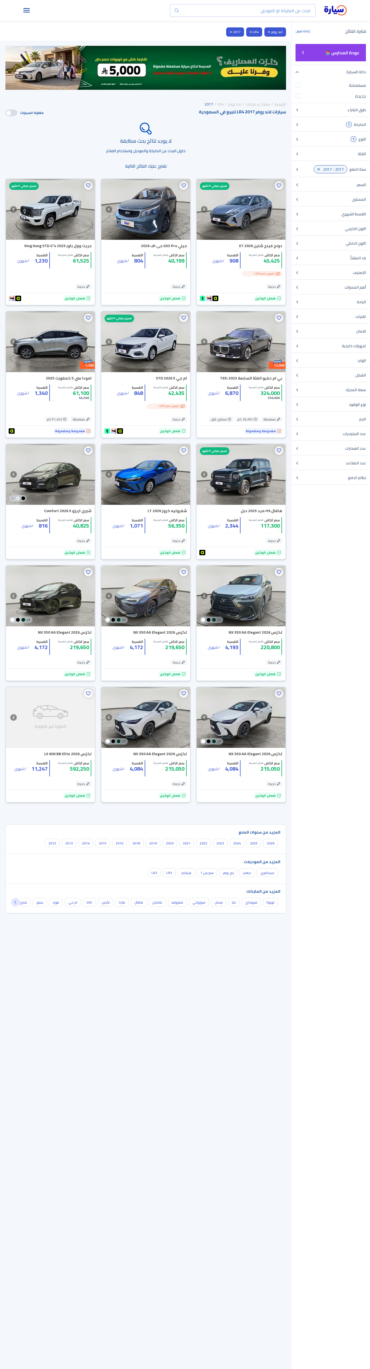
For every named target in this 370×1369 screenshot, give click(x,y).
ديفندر (247, 873)
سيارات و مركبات (257, 104)
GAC (89, 902)
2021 (186, 843)
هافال (138, 902)
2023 (220, 843)
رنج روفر (228, 873)
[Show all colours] (18, 498)
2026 (270, 843)
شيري (23, 902)
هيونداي (251, 902)
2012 (52, 843)
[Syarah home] (335, 10)
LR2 (154, 873)
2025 (254, 843)
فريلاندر (186, 873)
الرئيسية (280, 104)
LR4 (256, 32)
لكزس (106, 902)
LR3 (169, 873)
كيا (234, 902)
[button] (279, 185)
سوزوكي (198, 902)
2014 (86, 843)
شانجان (157, 902)
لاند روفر (277, 32)
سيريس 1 (207, 873)
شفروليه (177, 902)
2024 (237, 843)
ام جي (72, 902)
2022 (203, 843)
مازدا (122, 902)
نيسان (219, 902)
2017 (237, 32)
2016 (119, 843)
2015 (102, 843)
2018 (136, 843)
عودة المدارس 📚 (342, 53)
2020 (170, 843)
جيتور (39, 902)
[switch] (11, 113)
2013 (69, 843)
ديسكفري (267, 873)
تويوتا (270, 902)
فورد (56, 902)
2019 (153, 843)
